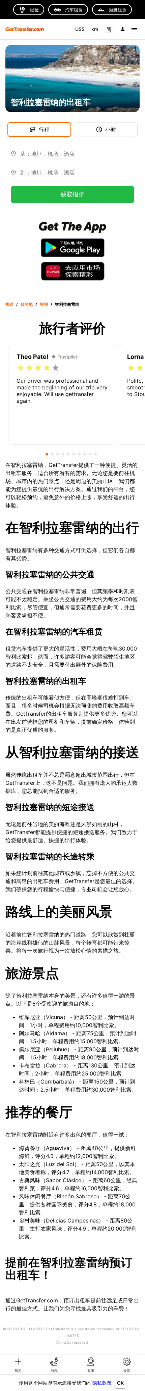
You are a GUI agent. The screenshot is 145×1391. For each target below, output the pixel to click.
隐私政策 (102, 1383)
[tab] (18, 1364)
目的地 (27, 304)
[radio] (21, 368)
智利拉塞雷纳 (67, 304)
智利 (44, 304)
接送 (9, 304)
